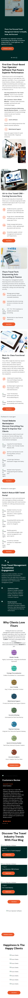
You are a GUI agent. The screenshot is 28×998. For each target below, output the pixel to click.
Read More (8, 240)
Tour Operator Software (9, 68)
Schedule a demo (8, 48)
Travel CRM (17, 193)
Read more (8, 854)
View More (14, 901)
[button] (11, 57)
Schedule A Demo (14, 765)
